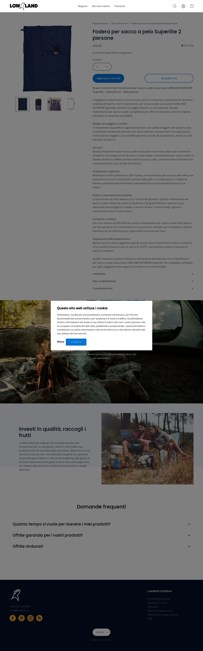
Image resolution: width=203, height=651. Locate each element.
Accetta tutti (76, 342)
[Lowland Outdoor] (24, 6)
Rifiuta (60, 342)
